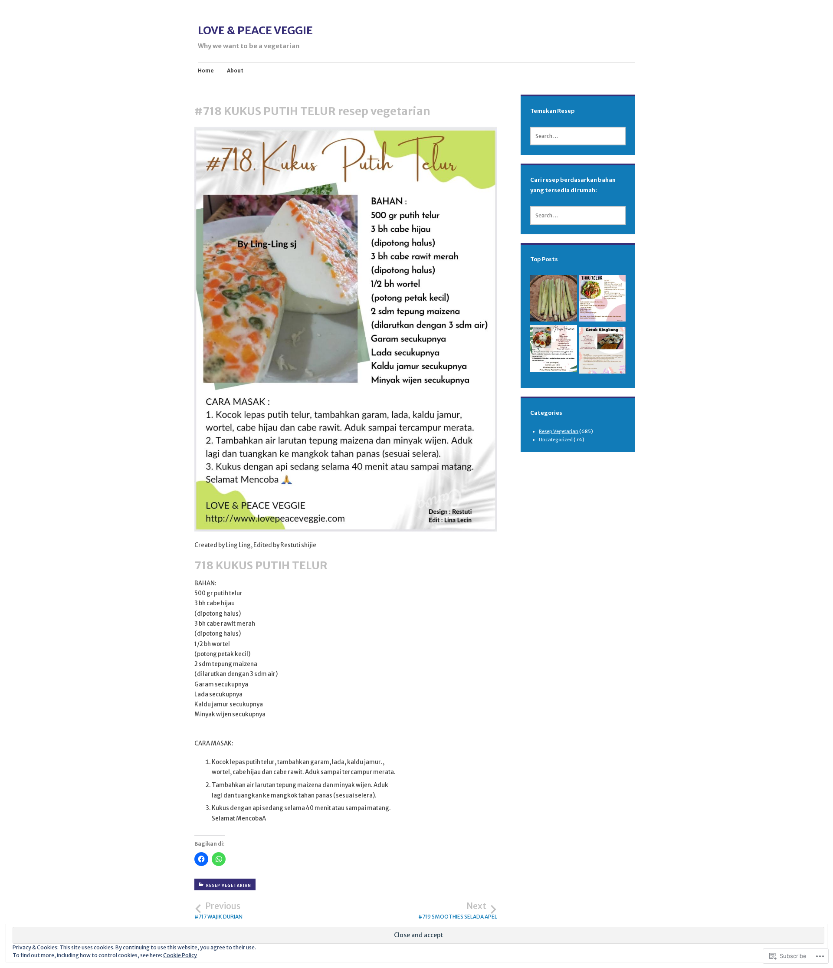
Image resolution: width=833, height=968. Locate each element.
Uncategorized (556, 439)
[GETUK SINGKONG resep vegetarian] (602, 352)
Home (206, 70)
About (235, 70)
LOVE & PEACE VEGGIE (255, 30)
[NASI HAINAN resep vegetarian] (553, 350)
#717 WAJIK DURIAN (218, 910)
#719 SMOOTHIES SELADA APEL (457, 910)
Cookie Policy (180, 955)
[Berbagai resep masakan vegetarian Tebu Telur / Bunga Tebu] (553, 300)
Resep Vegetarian (228, 885)
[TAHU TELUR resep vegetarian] (602, 300)
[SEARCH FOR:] (578, 136)
